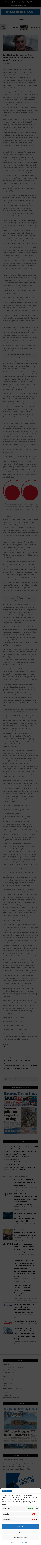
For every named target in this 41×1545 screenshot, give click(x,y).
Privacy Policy (24, 1542)
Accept (20, 1527)
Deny (20, 1532)
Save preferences (20, 1538)
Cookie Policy (14, 1542)
